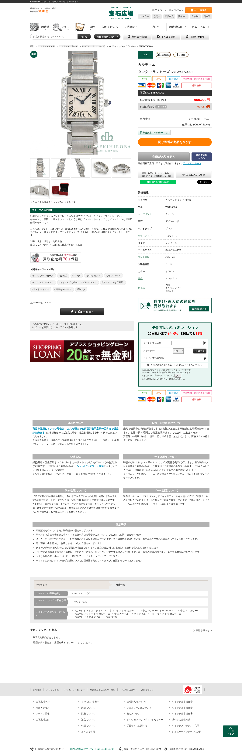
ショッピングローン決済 (90, 466)
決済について (88, 707)
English (195, 16)
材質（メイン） (146, 235)
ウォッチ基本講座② (182, 707)
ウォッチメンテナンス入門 (185, 725)
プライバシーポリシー (74, 690)
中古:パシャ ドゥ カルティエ (88, 610)
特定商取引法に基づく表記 (102, 690)
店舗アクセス (43, 707)
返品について (88, 719)
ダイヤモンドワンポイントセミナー (145, 719)
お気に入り (177, 10)
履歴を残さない (204, 630)
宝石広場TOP (43, 701)
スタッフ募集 (52, 690)
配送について (88, 713)
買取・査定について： (135, 749)
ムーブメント (145, 214)
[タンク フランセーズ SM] (39, 168)
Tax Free (161, 106)
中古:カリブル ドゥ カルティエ (130, 613)
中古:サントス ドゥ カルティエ (122, 610)
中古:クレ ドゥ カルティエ (87, 617)
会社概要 (37, 690)
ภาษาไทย (144, 16)
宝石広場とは (43, 719)
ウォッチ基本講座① (182, 701)
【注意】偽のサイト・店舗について (137, 690)
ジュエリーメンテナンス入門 (187, 731)
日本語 (207, 16)
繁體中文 (169, 16)
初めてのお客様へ (90, 701)
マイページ (160, 10)
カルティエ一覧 (82, 593)
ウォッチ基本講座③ (182, 713)
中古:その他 (111, 617)
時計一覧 (120, 584)
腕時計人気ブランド (137, 701)
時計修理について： (179, 749)
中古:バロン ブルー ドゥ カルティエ (92, 613)
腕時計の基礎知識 (181, 719)
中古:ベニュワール (189, 610)
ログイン (61, 327)
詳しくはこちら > (192, 163)
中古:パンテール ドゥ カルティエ (159, 610)
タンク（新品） (82, 602)
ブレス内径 (143, 257)
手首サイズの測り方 (137, 725)
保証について (88, 725)
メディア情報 (43, 713)
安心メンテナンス (136, 713)
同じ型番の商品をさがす (175, 142)
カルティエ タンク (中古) (178, 200)
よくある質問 (88, 731)
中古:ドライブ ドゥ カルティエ (165, 613)
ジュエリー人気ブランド (139, 707)
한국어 (157, 16)
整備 (140, 278)
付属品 (141, 288)
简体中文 (182, 16)
